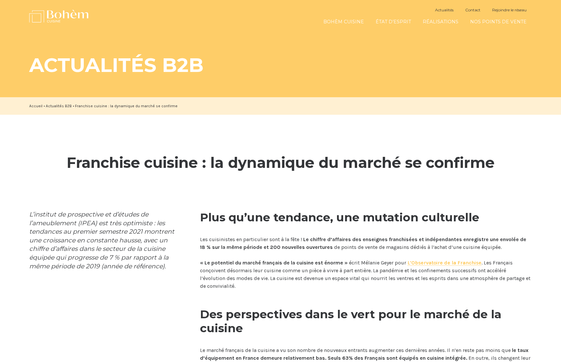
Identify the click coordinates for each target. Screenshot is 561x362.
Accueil (36, 106)
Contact (472, 9)
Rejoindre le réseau (509, 9)
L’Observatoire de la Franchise (444, 263)
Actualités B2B (59, 106)
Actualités (444, 9)
